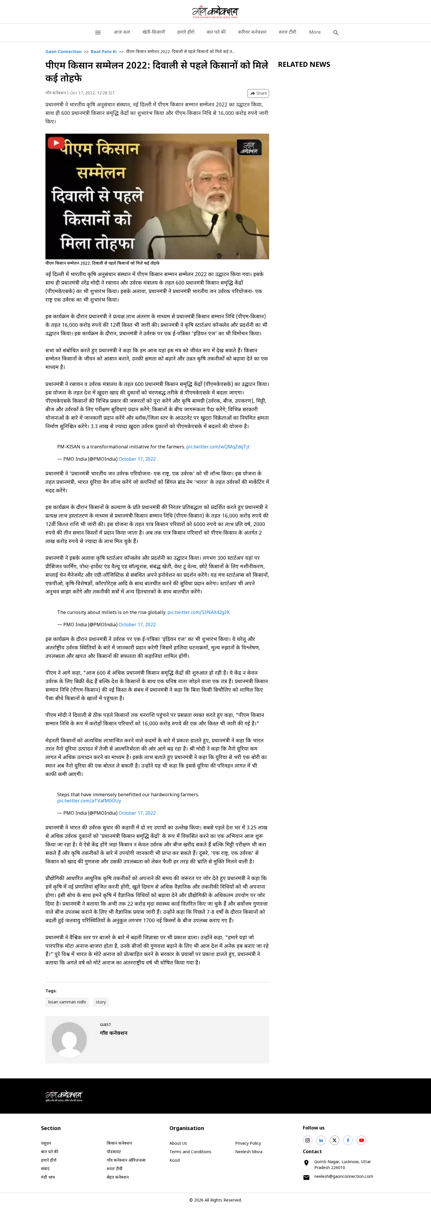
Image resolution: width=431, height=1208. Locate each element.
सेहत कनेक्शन (118, 1177)
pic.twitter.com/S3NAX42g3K (198, 613)
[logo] (215, 12)
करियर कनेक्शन (252, 33)
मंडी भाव (48, 1177)
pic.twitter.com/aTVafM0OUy (89, 801)
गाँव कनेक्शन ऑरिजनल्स (126, 1160)
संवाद (45, 1169)
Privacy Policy (248, 1143)
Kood (174, 1160)
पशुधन (46, 1143)
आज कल (121, 33)
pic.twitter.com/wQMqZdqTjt (218, 447)
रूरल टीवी (287, 33)
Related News (304, 65)
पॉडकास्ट (114, 1152)
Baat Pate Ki (104, 52)
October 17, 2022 (137, 460)
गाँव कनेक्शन (55, 93)
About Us (178, 1143)
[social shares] (307, 1140)
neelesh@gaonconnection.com (343, 1177)
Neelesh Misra (248, 1152)
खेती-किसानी (153, 33)
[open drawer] (97, 32)
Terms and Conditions (190, 1152)
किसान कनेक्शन (119, 1143)
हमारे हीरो (185, 33)
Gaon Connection (63, 52)
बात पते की (216, 33)
